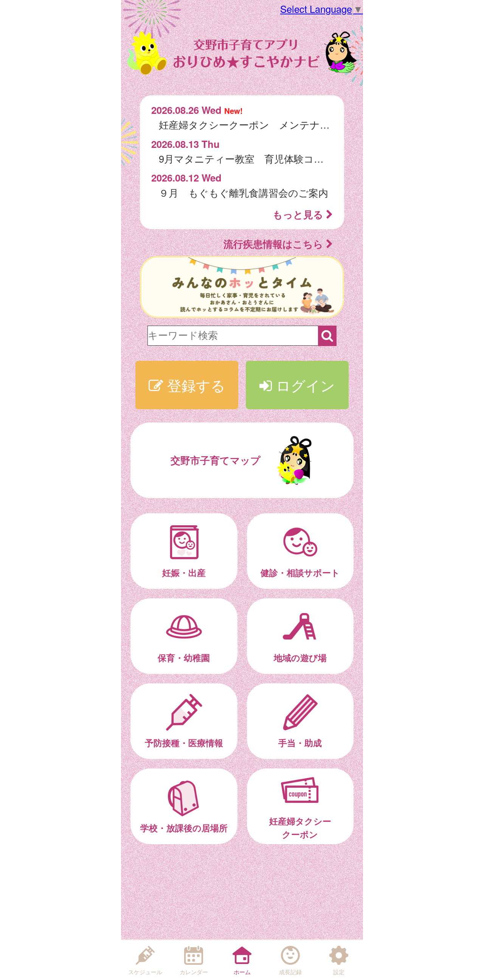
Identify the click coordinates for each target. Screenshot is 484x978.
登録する (194, 384)
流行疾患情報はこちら (274, 244)
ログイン (303, 384)
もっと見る (299, 214)
